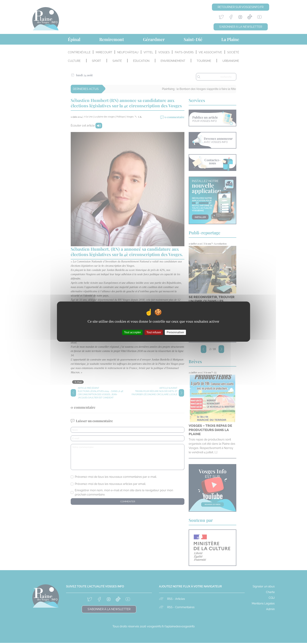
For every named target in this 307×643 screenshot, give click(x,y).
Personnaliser (175, 332)
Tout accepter (132, 332)
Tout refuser (153, 332)
